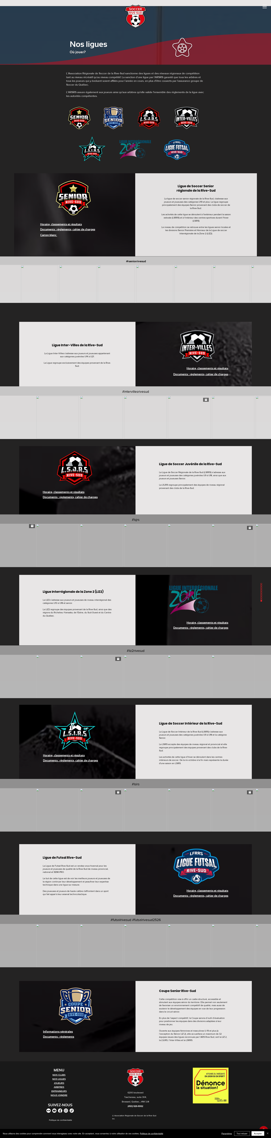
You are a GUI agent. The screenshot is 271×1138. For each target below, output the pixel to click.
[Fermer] (267, 1133)
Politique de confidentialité (151, 1133)
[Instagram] (66, 1110)
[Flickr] (48, 1110)
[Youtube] (54, 1110)
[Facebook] (60, 1110)
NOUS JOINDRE (59, 1095)
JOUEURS (59, 1083)
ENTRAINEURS (59, 1091)
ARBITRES (59, 1087)
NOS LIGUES (59, 1079)
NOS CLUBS (59, 1075)
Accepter (258, 1133)
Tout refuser (242, 1133)
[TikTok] (72, 1110)
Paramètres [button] (226, 1133)
